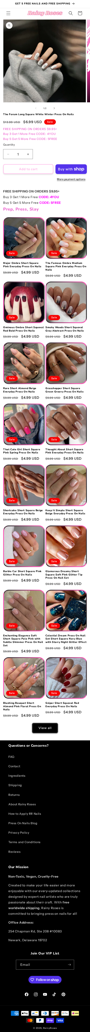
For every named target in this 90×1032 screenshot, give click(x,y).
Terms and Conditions (24, 842)
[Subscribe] (69, 965)
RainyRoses (50, 1028)
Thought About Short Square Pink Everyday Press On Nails (64, 451)
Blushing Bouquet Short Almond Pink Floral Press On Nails (22, 706)
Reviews (14, 852)
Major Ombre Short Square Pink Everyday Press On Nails (22, 265)
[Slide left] (35, 108)
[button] (8, 13)
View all (45, 728)
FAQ (11, 757)
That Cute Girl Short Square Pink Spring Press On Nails (21, 451)
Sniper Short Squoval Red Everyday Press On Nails (62, 705)
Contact (14, 766)
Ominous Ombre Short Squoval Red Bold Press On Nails (23, 329)
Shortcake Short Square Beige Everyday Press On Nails (23, 512)
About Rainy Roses (22, 804)
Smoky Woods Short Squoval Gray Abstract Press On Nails (64, 329)
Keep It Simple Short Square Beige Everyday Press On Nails (65, 512)
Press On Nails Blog (22, 823)
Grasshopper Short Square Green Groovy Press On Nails (64, 390)
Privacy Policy (18, 833)
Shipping (15, 785)
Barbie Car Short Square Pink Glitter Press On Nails (22, 573)
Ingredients (17, 776)
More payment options (71, 179)
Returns (14, 795)
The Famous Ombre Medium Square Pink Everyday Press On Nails (65, 266)
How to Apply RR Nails (24, 814)
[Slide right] (54, 108)
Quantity (9, 144)
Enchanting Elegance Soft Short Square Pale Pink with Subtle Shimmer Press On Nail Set (23, 640)
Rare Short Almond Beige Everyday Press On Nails (19, 390)
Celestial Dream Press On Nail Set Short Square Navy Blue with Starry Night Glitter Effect (65, 639)
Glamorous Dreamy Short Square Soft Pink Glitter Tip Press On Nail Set (63, 574)
